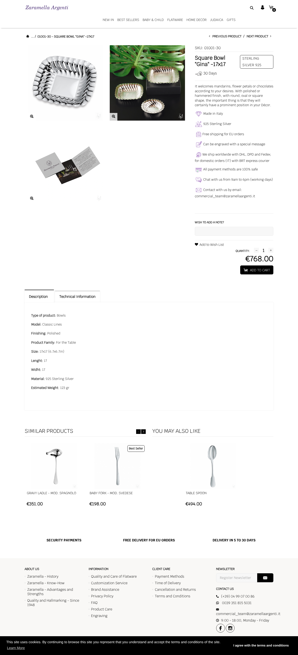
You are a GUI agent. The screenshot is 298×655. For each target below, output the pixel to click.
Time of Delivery (168, 583)
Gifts (231, 20)
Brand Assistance (105, 589)
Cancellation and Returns (175, 589)
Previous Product (227, 36)
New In (108, 20)
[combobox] (246, 7)
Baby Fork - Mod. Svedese (111, 493)
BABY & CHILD (153, 20)
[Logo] (46, 8)
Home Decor (197, 20)
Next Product (258, 36)
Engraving (99, 615)
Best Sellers (128, 20)
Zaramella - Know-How (46, 583)
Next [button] (143, 431)
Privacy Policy (102, 596)
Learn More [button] (16, 648)
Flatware (175, 20)
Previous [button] (138, 431)
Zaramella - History (42, 576)
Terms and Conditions (172, 596)
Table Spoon (196, 493)
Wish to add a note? (209, 222)
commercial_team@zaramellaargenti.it (225, 196)
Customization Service (109, 583)
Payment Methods (169, 576)
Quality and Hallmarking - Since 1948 (53, 602)
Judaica (216, 20)
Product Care (101, 609)
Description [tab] (39, 296)
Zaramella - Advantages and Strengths (50, 591)
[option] (54, 476)
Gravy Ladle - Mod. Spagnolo (51, 493)
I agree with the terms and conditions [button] (261, 645)
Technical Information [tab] (77, 296)
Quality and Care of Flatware (114, 576)
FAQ (94, 602)
